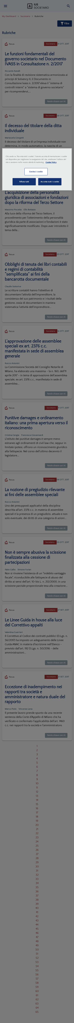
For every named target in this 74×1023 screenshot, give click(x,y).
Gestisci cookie (36, 171)
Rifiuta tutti (24, 182)
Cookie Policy (51, 162)
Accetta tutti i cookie (50, 182)
